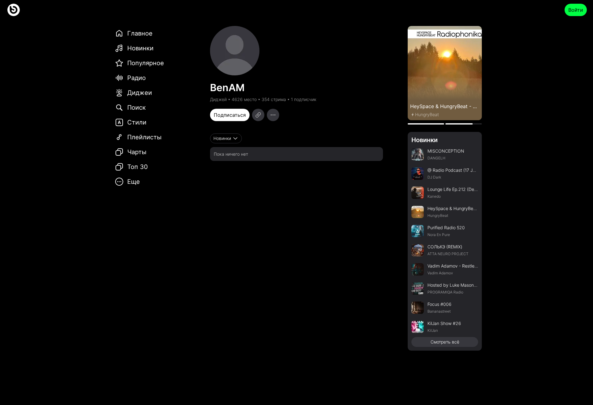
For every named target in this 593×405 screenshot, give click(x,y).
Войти (575, 10)
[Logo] (13, 9)
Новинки (424, 140)
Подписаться (230, 115)
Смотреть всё (445, 341)
